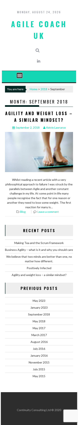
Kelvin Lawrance (56, 127)
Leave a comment (48, 211)
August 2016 (39, 342)
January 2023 (39, 307)
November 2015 (39, 362)
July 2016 (39, 348)
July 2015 (39, 369)
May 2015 (39, 376)
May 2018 (39, 321)
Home (33, 89)
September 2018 (39, 314)
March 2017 (39, 335)
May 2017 (39, 328)
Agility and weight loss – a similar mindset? (39, 275)
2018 (44, 89)
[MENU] (19, 75)
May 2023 (39, 300)
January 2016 (39, 355)
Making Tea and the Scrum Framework (39, 243)
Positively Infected (39, 268)
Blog (23, 211)
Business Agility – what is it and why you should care (39, 249)
